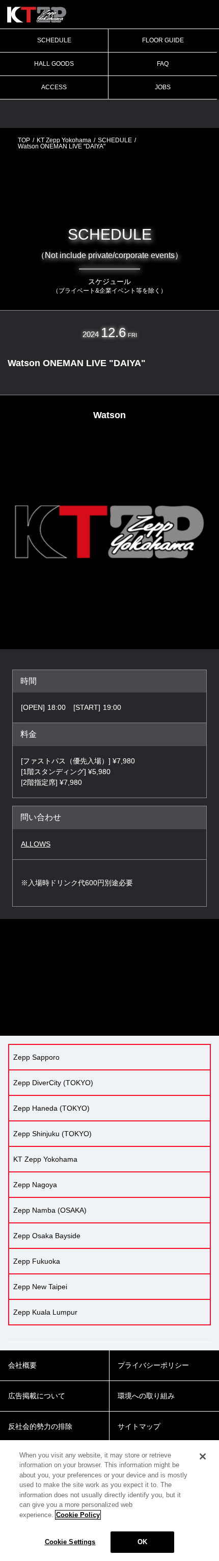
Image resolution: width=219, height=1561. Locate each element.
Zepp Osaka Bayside (46, 1236)
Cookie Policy (78, 1515)
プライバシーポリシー (153, 1365)
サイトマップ (139, 1426)
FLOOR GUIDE (163, 40)
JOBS (163, 87)
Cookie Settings (70, 1542)
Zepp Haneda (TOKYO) (51, 1108)
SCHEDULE (54, 40)
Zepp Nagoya (35, 1185)
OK (142, 1542)
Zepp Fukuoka (36, 1261)
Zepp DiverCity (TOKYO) (53, 1083)
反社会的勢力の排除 (40, 1426)
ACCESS (54, 87)
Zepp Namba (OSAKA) (50, 1210)
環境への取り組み (146, 1396)
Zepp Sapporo (36, 1057)
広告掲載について (36, 1396)
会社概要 (22, 1365)
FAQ (163, 63)
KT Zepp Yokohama (64, 140)
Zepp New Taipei (40, 1287)
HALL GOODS (54, 63)
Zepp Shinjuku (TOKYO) (52, 1134)
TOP (24, 140)
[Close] (202, 1456)
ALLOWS (35, 844)
